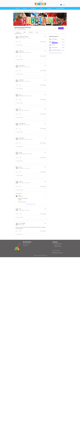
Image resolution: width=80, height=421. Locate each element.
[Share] (45, 36)
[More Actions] (45, 196)
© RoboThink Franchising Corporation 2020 (40, 255)
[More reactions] (20, 41)
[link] (18, 32)
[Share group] (65, 28)
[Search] (55, 28)
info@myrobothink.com (58, 252)
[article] (30, 41)
